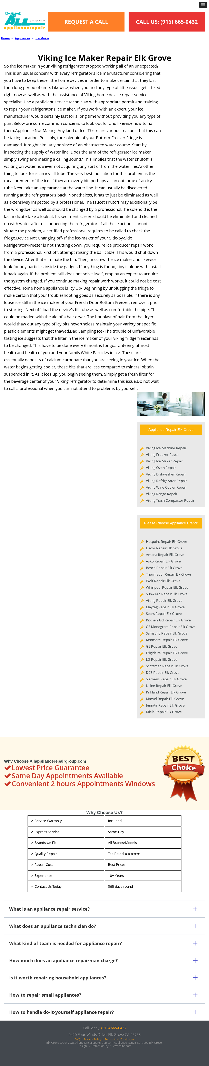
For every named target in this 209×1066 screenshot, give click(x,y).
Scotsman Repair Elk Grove (167, 666)
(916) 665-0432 (179, 21)
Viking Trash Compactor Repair (170, 500)
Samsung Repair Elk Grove (167, 633)
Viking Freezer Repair (163, 454)
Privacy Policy (92, 1039)
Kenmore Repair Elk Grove (167, 639)
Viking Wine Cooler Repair (166, 487)
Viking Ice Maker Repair (164, 461)
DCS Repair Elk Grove (163, 672)
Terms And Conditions (119, 1039)
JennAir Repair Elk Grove (165, 705)
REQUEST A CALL (86, 21)
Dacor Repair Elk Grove (164, 548)
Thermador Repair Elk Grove (168, 574)
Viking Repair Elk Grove (164, 600)
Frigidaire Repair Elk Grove (167, 652)
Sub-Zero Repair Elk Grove (167, 594)
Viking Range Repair (161, 493)
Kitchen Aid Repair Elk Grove (168, 620)
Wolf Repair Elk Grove (163, 580)
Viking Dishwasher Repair (166, 474)
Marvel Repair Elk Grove (165, 698)
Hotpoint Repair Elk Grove (166, 541)
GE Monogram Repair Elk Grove (171, 626)
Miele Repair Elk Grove (164, 711)
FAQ (77, 1039)
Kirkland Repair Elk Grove (166, 692)
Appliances (22, 38)
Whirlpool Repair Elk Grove (167, 587)
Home (5, 38)
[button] (203, 5)
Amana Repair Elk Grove (165, 554)
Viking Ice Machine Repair (166, 448)
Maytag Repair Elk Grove (165, 607)
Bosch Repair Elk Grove (164, 567)
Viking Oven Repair (161, 467)
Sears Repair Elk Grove (164, 613)
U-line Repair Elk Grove (164, 685)
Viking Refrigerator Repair (166, 480)
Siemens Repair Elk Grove (166, 679)
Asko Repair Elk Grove (163, 561)
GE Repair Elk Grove (161, 646)
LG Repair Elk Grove (161, 659)
